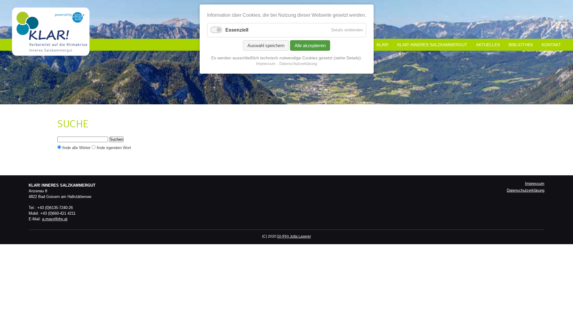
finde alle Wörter (76, 147)
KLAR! (383, 44)
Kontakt (551, 44)
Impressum (534, 183)
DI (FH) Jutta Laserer (294, 236)
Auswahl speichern (265, 45)
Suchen (116, 139)
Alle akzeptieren (310, 45)
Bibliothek (521, 44)
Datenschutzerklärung (525, 190)
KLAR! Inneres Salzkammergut (432, 44)
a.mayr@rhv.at (54, 219)
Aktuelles (488, 44)
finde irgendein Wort (114, 147)
